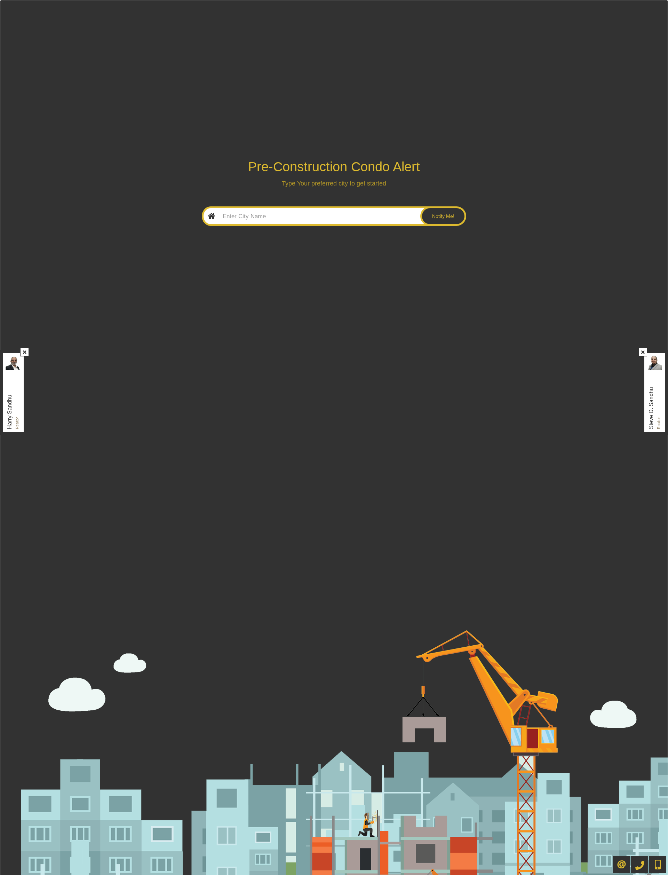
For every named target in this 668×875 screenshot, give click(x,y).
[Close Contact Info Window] (24, 352)
